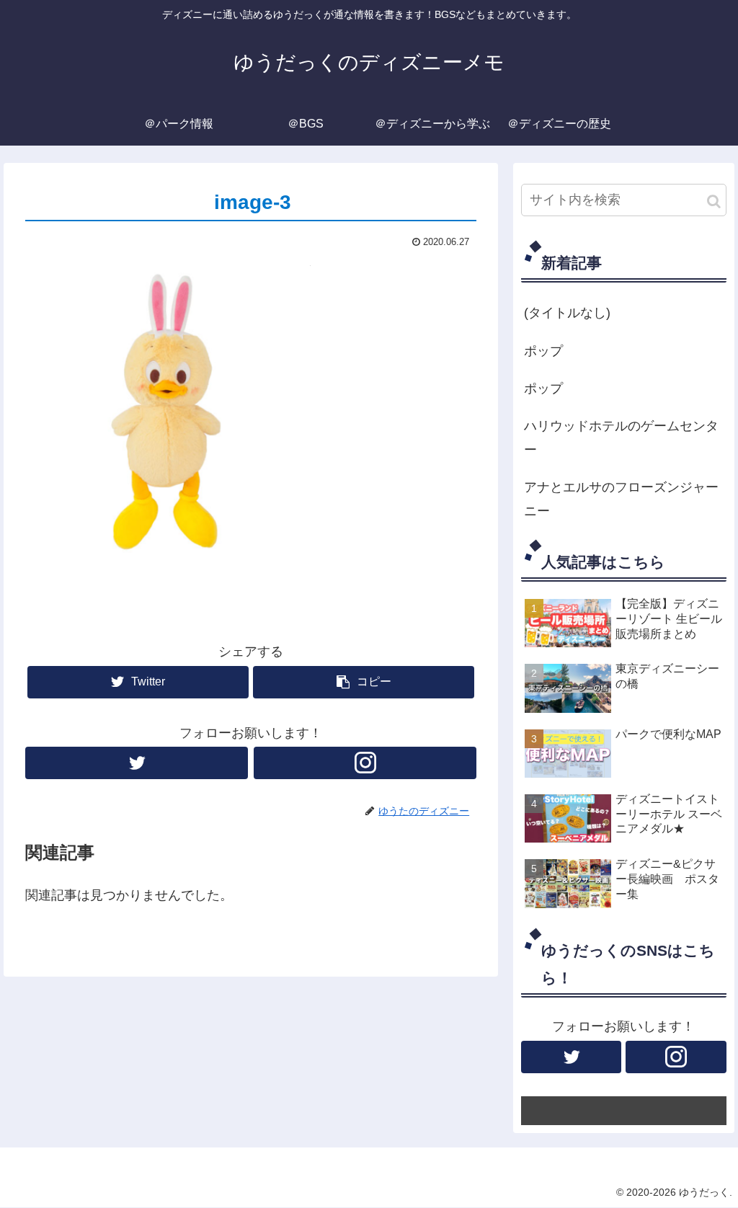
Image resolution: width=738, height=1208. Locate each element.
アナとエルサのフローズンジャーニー (621, 499)
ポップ (543, 351)
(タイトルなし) (567, 313)
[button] (713, 201)
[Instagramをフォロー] (365, 763)
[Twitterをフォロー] (136, 763)
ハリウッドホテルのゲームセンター (621, 437)
